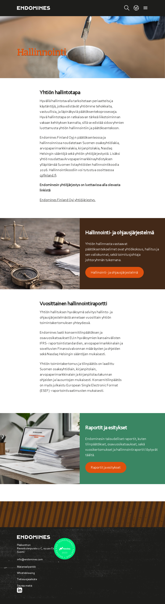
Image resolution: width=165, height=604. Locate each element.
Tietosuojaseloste (27, 579)
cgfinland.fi (48, 175)
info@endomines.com (30, 559)
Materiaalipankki (25, 566)
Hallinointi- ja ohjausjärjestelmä (114, 272)
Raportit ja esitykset (106, 467)
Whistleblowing (26, 573)
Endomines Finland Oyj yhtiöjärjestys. (68, 200)
